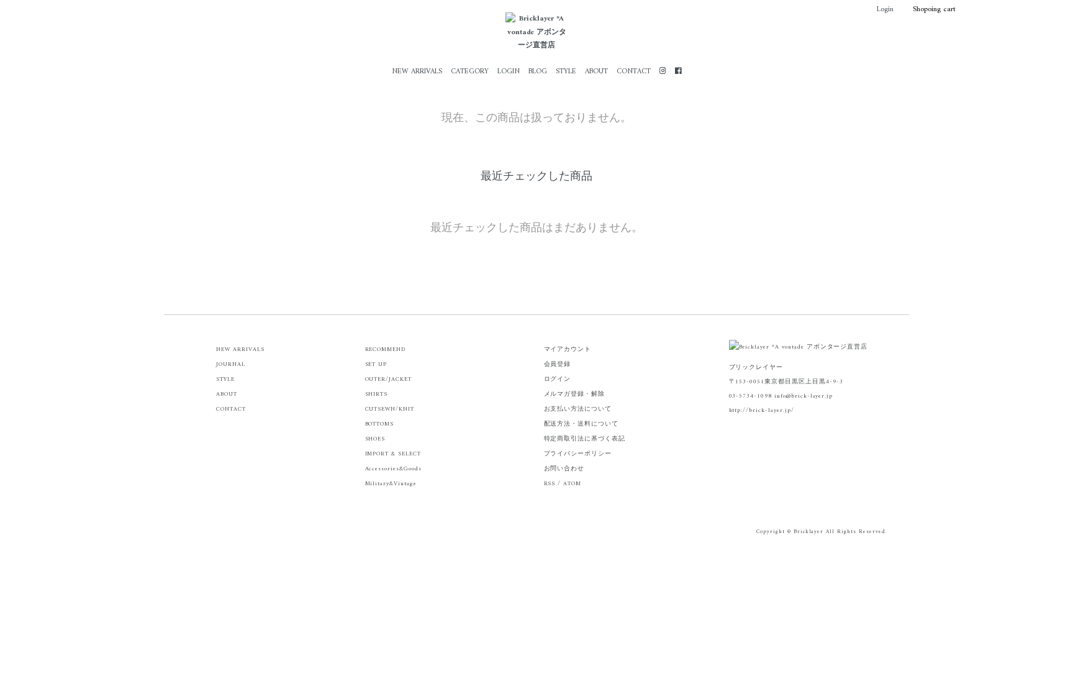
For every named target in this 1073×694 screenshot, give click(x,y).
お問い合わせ (564, 468)
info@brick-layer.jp (803, 396)
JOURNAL (230, 364)
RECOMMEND (385, 349)
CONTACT (634, 71)
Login (885, 9)
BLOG (537, 71)
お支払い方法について (578, 409)
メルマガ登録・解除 (574, 394)
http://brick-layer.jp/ (761, 410)
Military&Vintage (391, 483)
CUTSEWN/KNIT (390, 409)
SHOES (375, 439)
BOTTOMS (379, 424)
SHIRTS (376, 394)
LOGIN (508, 71)
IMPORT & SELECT (393, 454)
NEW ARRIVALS (417, 71)
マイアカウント (568, 349)
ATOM (572, 483)
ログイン (557, 379)
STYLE (566, 71)
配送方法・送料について (581, 424)
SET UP (376, 364)
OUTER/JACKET (388, 379)
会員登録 (557, 364)
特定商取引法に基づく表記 (585, 439)
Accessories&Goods (393, 468)
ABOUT (596, 71)
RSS (550, 483)
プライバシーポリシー (578, 454)
